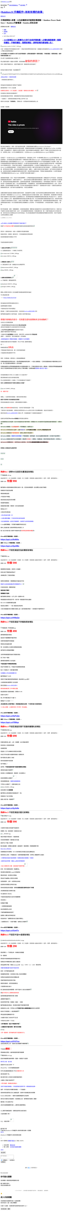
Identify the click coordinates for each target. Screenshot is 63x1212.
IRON (2, 1132)
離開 (9, 1209)
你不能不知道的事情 (15, 1147)
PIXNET (20, 1190)
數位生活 (12, 1145)
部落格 (5, 31)
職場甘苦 (13, 26)
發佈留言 (3, 1162)
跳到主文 (3, 16)
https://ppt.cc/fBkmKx (6, 848)
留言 (13, 1140)
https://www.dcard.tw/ (9, 297)
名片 (5, 33)
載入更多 (3, 1152)
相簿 (5, 29)
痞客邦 (10, 1140)
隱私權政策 (40, 1190)
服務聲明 (46, 1190)
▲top (2, 1149)
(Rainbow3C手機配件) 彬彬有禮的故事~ (22, 12)
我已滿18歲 (3, 1209)
